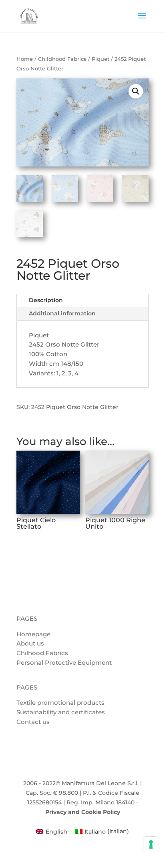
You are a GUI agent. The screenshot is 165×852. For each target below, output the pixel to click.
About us (30, 643)
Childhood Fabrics (62, 59)
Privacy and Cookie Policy (82, 812)
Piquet (100, 59)
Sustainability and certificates (60, 712)
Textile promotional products (60, 702)
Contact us (33, 722)
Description (46, 300)
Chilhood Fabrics (42, 653)
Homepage (33, 634)
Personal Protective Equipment (64, 662)
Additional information (62, 313)
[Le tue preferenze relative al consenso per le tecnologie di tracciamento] (151, 844)
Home (24, 59)
